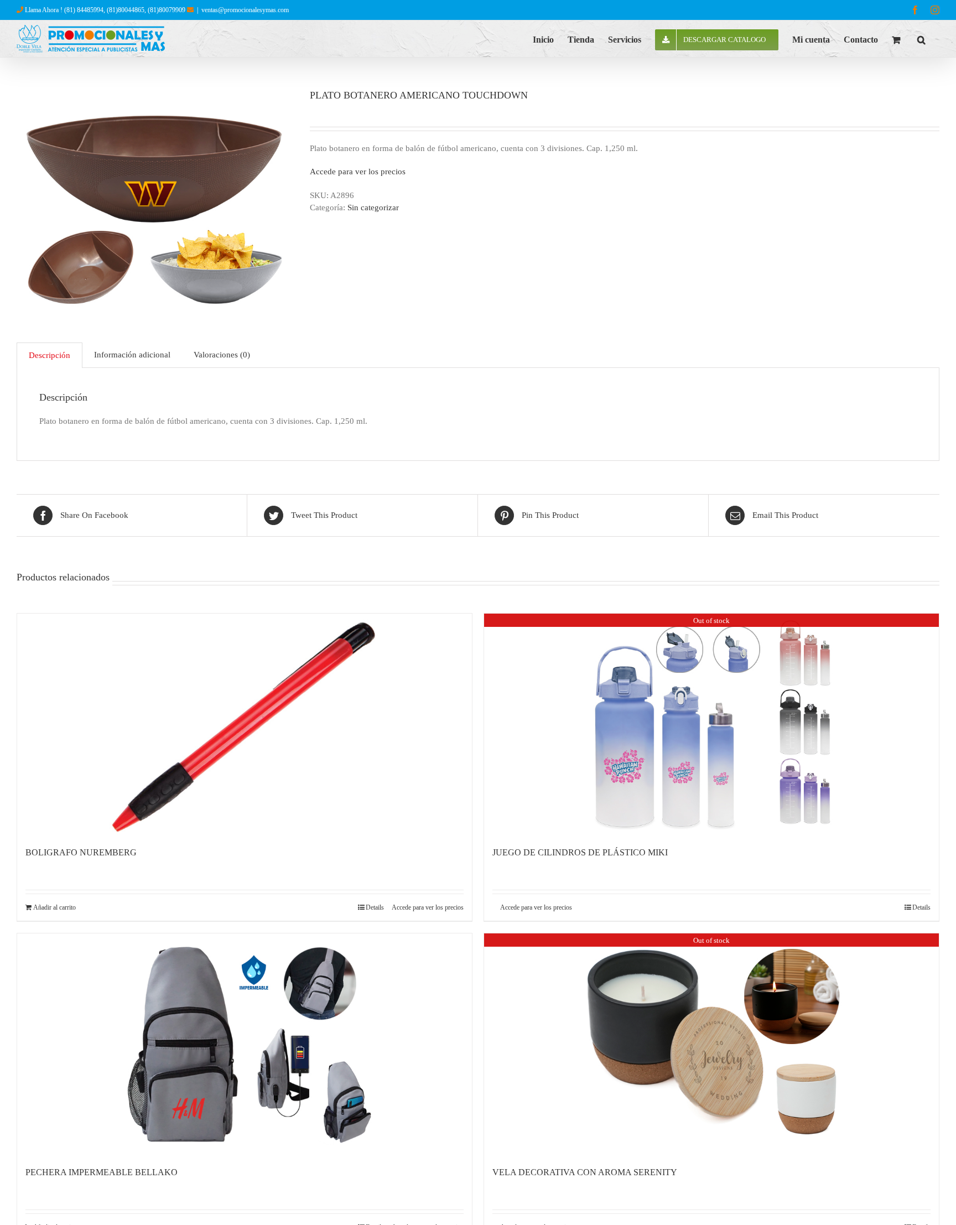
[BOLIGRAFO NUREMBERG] (244, 724)
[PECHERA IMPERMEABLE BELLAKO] (244, 1044)
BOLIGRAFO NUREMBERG (81, 852)
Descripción (49, 355)
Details (375, 907)
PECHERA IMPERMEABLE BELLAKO (101, 1172)
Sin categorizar (373, 207)
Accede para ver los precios (358, 171)
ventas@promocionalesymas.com (245, 10)
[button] (921, 38)
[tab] (49, 355)
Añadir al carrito (54, 907)
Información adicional (132, 354)
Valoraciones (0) (222, 354)
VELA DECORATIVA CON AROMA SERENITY (584, 1172)
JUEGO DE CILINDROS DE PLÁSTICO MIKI (580, 852)
